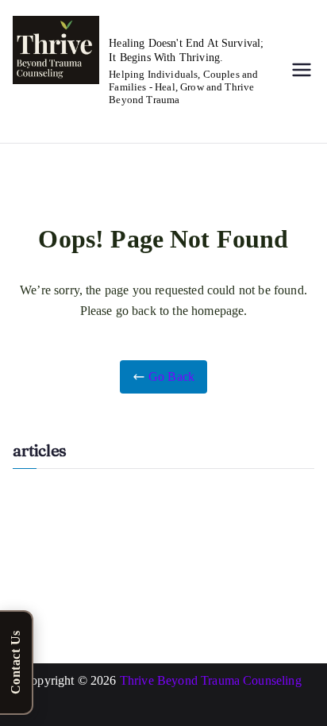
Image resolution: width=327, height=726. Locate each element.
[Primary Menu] (301, 71)
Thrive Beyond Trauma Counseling (212, 680)
